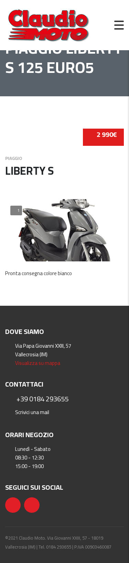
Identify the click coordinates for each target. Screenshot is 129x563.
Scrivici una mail (32, 412)
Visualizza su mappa (37, 363)
